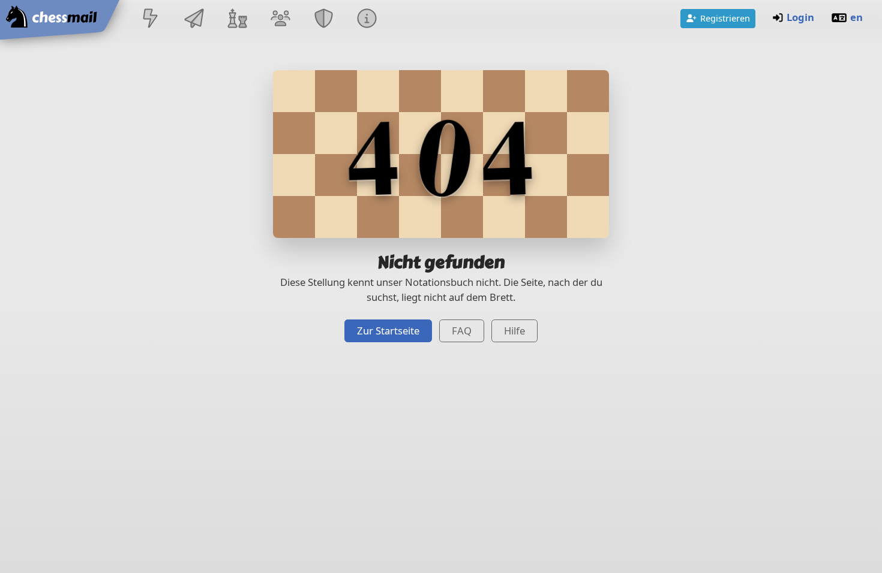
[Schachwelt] (237, 19)
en (856, 17)
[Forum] (280, 19)
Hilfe (514, 330)
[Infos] (367, 19)
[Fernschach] (193, 19)
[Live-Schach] (150, 19)
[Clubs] (324, 19)
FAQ (462, 330)
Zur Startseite (388, 330)
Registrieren (725, 18)
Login (800, 17)
